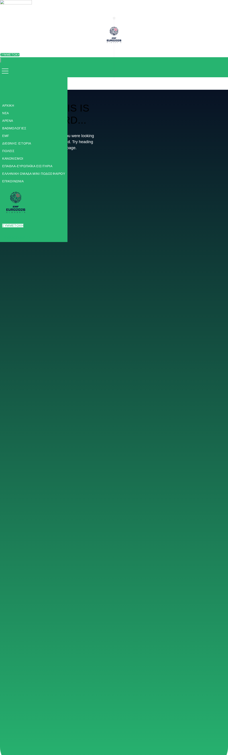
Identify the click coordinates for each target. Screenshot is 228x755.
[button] (6, 71)
